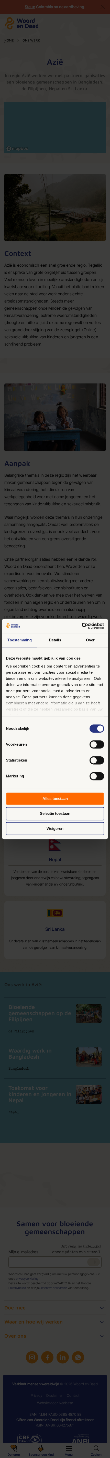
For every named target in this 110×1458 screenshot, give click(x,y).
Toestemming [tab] (19, 640)
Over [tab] (90, 640)
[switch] (97, 744)
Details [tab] (55, 640)
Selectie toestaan (55, 813)
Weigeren (55, 828)
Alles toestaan (55, 798)
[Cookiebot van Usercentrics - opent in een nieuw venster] (81, 625)
